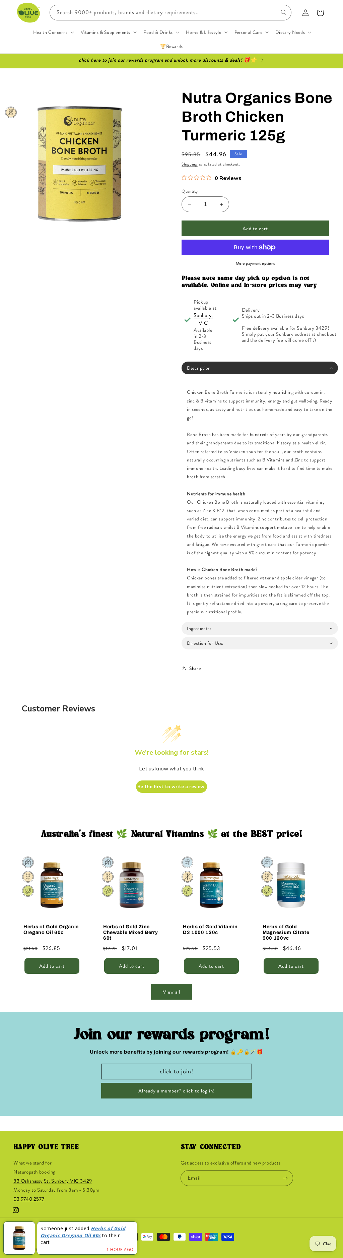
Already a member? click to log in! (176, 1090)
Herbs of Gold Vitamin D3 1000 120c (210, 929)
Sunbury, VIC (203, 319)
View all (171, 992)
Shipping (190, 164)
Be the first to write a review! (171, 786)
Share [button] (195, 668)
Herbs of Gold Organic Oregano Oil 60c (51, 929)
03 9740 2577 (28, 1199)
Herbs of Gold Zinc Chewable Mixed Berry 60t (130, 932)
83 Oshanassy (28, 1181)
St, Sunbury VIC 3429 (68, 1181)
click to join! (176, 1071)
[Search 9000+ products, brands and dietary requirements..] (283, 12)
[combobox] (170, 12)
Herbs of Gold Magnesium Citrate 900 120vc (286, 932)
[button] (53, 32)
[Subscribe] (285, 1178)
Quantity (190, 191)
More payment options (255, 263)
